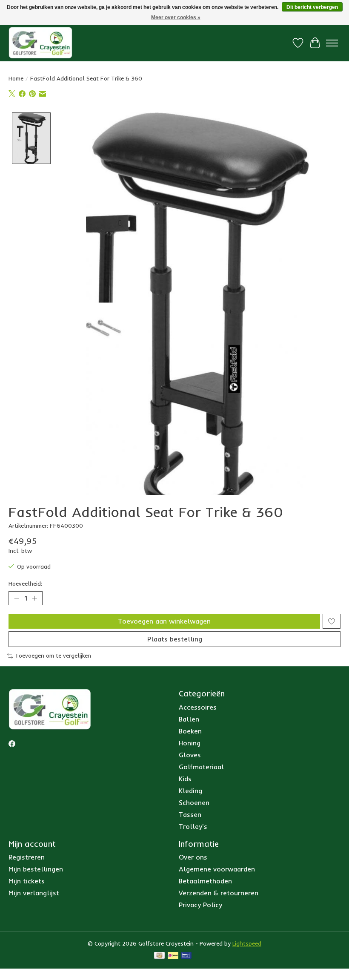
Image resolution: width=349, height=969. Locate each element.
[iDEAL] (173, 956)
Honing (189, 743)
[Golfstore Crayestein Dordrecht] (40, 43)
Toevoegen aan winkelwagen (164, 621)
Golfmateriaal (201, 766)
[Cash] (159, 956)
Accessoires (198, 707)
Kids (185, 778)
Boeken (190, 731)
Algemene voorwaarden (217, 869)
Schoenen (194, 802)
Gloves (190, 754)
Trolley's (193, 826)
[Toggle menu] (331, 43)
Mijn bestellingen (36, 869)
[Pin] (186, 956)
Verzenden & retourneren (218, 892)
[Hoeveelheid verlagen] (16, 598)
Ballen (189, 719)
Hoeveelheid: (25, 583)
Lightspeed (246, 943)
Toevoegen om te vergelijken (53, 655)
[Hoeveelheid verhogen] (34, 598)
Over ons (193, 857)
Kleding (190, 790)
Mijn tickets (27, 881)
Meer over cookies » (175, 17)
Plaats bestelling (174, 639)
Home (16, 78)
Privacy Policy (200, 904)
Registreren (27, 857)
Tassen (190, 814)
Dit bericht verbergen (312, 7)
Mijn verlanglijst (34, 892)
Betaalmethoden (205, 881)
